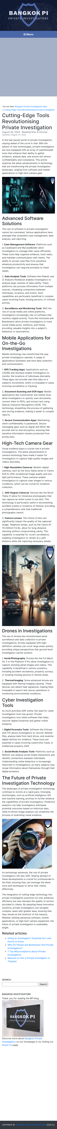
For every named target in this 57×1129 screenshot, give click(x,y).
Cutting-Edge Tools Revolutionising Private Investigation (29, 110)
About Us (7, 1045)
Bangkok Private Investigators (30, 1125)
